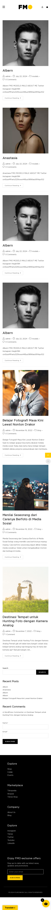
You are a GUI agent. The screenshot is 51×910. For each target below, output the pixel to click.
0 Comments (10, 79)
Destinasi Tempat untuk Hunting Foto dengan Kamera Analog (25, 621)
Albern (8, 70)
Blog (9, 815)
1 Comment (10, 634)
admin (8, 76)
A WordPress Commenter (13, 712)
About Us (11, 812)
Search (5, 668)
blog (39, 430)
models (35, 76)
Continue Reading (14, 97)
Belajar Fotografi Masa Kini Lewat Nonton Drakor (22, 698)
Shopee (10, 794)
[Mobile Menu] (3, 7)
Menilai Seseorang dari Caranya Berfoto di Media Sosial (22, 519)
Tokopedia (11, 790)
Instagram (11, 831)
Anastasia (10, 157)
